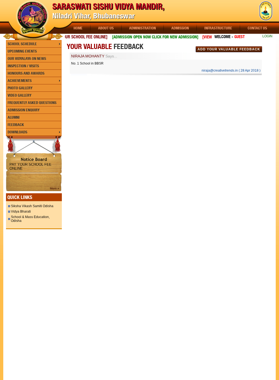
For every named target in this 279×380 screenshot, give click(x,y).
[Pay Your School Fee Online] (75, 36)
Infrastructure (218, 28)
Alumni (14, 117)
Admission (180, 28)
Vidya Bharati (21, 211)
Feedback (16, 124)
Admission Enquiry (24, 110)
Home (78, 28)
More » (54, 188)
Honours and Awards (26, 73)
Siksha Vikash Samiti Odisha (32, 206)
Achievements (20, 80)
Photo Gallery (20, 88)
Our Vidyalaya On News (27, 58)
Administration (142, 28)
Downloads (17, 132)
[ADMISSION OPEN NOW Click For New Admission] (150, 37)
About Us (106, 28)
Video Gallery (19, 95)
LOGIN (267, 36)
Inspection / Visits (23, 66)
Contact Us (257, 28)
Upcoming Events (22, 51)
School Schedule (22, 44)
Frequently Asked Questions (32, 102)
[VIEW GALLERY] (210, 37)
